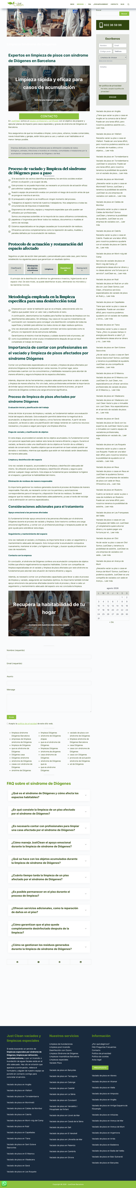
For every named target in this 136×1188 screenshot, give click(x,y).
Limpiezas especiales (58, 1060)
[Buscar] (128, 4)
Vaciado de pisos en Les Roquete (111, 444)
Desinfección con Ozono (60, 1050)
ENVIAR (112, 97)
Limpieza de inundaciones (61, 1044)
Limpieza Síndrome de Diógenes (63, 1053)
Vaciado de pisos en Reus (107, 467)
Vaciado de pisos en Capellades (110, 302)
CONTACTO (49, 116)
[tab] (16, 269)
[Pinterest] (59, 962)
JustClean (15, 121)
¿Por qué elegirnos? (101, 4)
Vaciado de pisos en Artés (104, 1139)
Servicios (80, 4)
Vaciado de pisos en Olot (107, 538)
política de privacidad (27, 723)
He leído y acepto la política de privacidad (112, 90)
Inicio (72, 4)
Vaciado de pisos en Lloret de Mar (64, 1115)
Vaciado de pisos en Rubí (107, 279)
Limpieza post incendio (59, 1047)
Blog (122, 4)
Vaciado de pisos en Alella (103, 1087)
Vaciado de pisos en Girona (61, 1157)
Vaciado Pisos (55, 1063)
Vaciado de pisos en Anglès (108, 111)
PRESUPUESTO (100, 1068)
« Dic (111, 622)
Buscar (98, 10)
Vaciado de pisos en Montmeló (110, 179)
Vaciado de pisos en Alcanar (105, 1081)
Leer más (100, 128)
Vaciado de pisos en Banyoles (62, 1070)
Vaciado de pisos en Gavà (108, 419)
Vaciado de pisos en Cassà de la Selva (66, 1121)
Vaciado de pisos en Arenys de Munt (108, 1127)
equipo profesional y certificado (44, 121)
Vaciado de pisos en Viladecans (110, 396)
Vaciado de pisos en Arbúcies (105, 1115)
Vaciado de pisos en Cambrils (62, 1151)
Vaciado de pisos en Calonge (62, 1082)
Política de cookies (100, 1056)
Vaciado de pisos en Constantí (63, 1100)
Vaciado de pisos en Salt (60, 1127)
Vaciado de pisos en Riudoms (109, 490)
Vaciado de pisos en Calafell (62, 1088)
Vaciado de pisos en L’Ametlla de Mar (66, 1139)
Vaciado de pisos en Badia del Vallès (108, 1151)
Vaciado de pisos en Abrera (104, 1075)
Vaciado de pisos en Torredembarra (112, 156)
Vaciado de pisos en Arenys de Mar (108, 1121)
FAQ (89, 4)
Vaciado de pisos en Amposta (105, 1093)
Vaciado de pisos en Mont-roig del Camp (25, 1120)
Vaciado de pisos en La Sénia (62, 1094)
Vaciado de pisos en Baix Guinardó (107, 1157)
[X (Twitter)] (38, 962)
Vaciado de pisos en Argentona (106, 1133)
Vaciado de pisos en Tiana (108, 325)
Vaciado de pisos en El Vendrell (63, 1133)
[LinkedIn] (80, 962)
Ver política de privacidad (110, 86)
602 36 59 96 (113, 25)
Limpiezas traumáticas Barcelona (64, 1056)
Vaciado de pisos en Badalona (105, 1145)
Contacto (114, 4)
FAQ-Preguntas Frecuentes (104, 1047)
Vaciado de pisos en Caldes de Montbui (24, 1108)
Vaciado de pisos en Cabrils (108, 231)
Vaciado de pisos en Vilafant (109, 134)
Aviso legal (96, 1060)
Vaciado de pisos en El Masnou (110, 373)
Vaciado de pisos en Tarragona (63, 1076)
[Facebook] (17, 962)
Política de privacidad (101, 1053)
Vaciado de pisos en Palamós (62, 1145)
